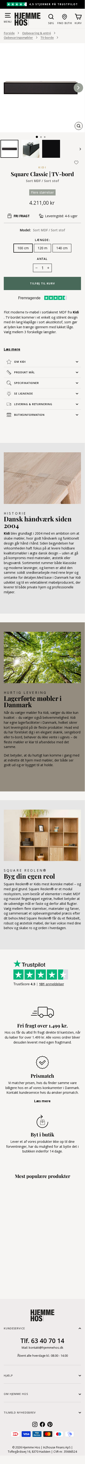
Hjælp (8, 1375)
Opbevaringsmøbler (18, 37)
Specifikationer (26, 383)
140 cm (62, 248)
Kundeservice (14, 1328)
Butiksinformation (29, 414)
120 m (42, 248)
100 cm (23, 248)
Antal (42, 259)
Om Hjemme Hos (16, 1394)
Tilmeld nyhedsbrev (20, 1412)
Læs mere (12, 349)
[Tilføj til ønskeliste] (76, 162)
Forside (9, 33)
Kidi (42, 167)
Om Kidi (20, 361)
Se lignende (23, 393)
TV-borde (47, 37)
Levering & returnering (33, 404)
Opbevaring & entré (36, 33)
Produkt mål (24, 372)
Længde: (42, 240)
